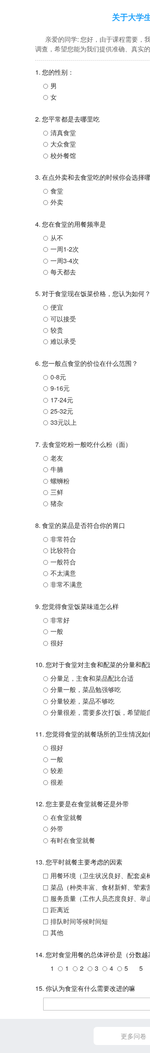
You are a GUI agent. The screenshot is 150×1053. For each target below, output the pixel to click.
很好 (56, 642)
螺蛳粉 (60, 480)
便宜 (56, 307)
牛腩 (56, 469)
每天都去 (63, 271)
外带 (56, 828)
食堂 (56, 190)
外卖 (56, 202)
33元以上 (63, 422)
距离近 (60, 909)
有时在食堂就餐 (72, 840)
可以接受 (63, 318)
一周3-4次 (64, 260)
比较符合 (63, 550)
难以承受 (63, 341)
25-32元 (61, 411)
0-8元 (58, 376)
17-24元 (61, 399)
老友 (56, 458)
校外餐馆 (63, 155)
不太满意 (63, 573)
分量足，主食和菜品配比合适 (92, 678)
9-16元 (60, 388)
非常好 (60, 620)
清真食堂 (63, 132)
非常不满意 (66, 584)
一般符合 (63, 561)
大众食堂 (63, 143)
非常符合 (63, 539)
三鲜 (56, 492)
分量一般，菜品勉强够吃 (85, 689)
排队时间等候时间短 (79, 921)
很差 (56, 782)
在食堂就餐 (66, 817)
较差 (56, 770)
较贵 (56, 330)
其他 (56, 932)
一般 (56, 631)
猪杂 (56, 503)
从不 (56, 237)
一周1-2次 (64, 249)
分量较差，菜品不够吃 (82, 701)
